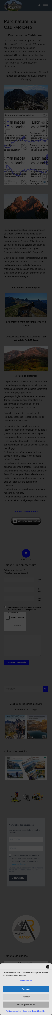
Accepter (26, 989)
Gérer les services (25, 981)
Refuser (26, 996)
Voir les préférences (26, 1004)
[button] (47, 967)
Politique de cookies (13, 1011)
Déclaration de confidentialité (34, 1011)
